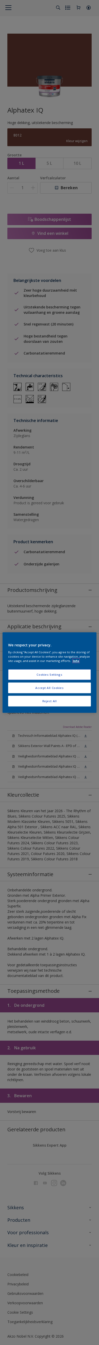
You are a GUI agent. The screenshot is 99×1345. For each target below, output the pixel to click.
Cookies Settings (49, 674)
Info (76, 661)
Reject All (49, 701)
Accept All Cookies (49, 688)
